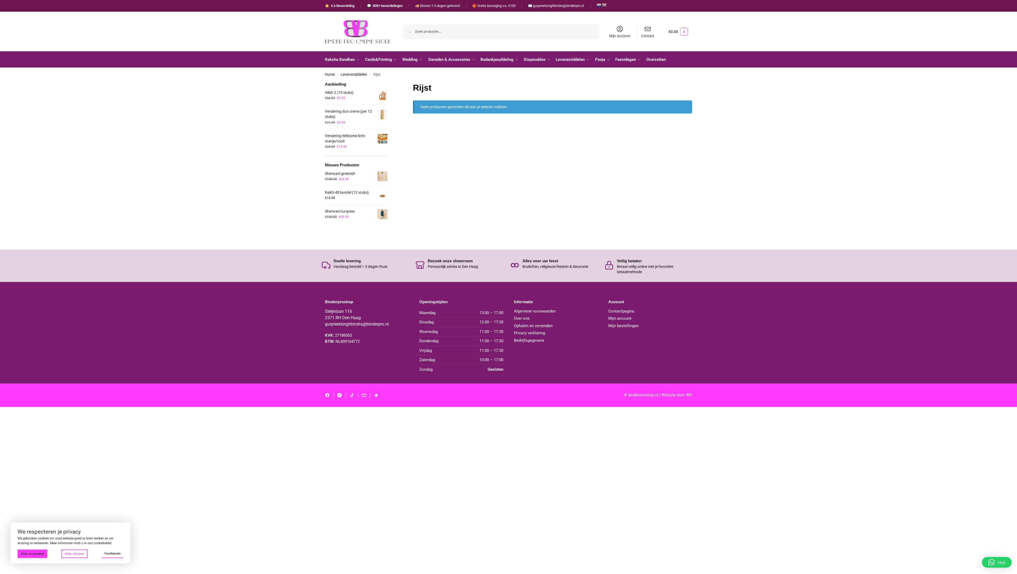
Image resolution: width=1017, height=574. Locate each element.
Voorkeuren (112, 553)
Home (330, 74)
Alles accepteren (32, 554)
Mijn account (619, 36)
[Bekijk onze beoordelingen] (376, 395)
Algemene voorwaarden (535, 311)
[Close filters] (389, 84)
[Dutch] (598, 5)
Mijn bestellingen (623, 325)
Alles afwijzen (74, 554)
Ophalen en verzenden (533, 325)
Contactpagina (621, 311)
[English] (604, 5)
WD (689, 394)
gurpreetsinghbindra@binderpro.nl (357, 324)
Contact (647, 36)
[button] (678, 31)
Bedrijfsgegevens (529, 340)
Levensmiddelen (354, 74)
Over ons (522, 318)
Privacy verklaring (529, 333)
